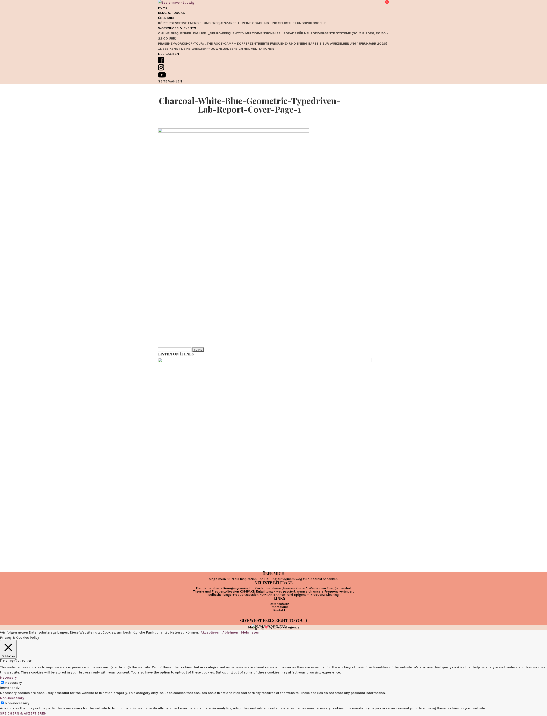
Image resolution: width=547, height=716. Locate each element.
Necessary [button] (8, 677)
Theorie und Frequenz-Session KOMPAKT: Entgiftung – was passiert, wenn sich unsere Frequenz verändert (273, 591)
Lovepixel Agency (286, 627)
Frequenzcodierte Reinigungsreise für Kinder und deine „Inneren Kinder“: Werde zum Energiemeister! (273, 588)
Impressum (279, 607)
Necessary (13, 683)
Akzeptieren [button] (210, 632)
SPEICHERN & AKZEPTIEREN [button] (23, 713)
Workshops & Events (177, 28)
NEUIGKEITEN (168, 54)
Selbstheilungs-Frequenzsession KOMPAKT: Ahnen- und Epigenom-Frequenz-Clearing (273, 595)
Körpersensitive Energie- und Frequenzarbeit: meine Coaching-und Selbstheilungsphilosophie (242, 23)
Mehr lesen (250, 632)
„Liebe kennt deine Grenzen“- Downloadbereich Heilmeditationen (216, 49)
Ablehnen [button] (230, 632)
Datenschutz (279, 604)
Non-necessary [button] (12, 698)
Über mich (166, 18)
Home (162, 8)
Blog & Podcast (172, 13)
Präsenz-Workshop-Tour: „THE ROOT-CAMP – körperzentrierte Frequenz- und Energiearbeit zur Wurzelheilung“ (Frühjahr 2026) (272, 43)
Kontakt (279, 610)
